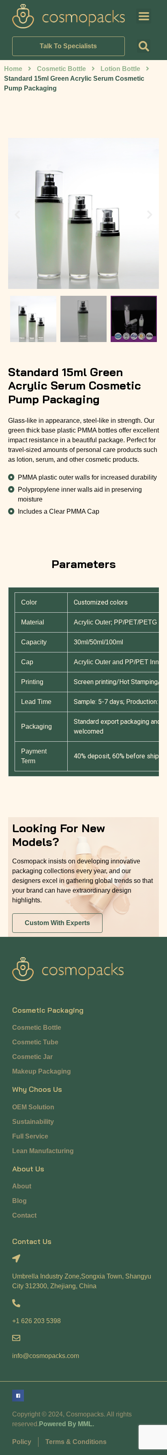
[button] (143, 46)
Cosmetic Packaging (48, 1010)
